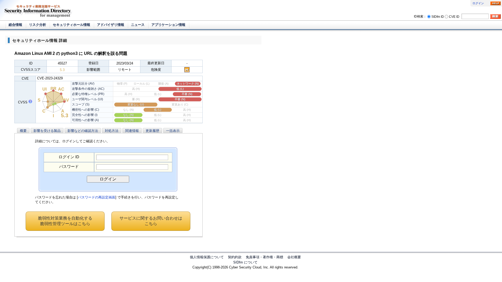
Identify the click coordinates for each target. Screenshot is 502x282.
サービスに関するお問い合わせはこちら (150, 221)
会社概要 (294, 257)
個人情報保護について (207, 257)
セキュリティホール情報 (71, 25)
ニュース (138, 25)
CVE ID (454, 16)
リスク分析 (37, 25)
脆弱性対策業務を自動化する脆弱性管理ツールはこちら (65, 221)
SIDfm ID (437, 16)
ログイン (478, 3)
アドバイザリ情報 (110, 25)
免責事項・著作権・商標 (264, 257)
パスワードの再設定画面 (96, 197)
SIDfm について (245, 262)
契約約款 (235, 257)
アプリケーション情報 (168, 25)
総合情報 (15, 25)
